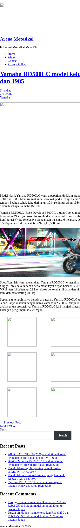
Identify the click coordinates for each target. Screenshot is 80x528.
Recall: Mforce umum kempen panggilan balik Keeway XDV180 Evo (36, 477)
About (12, 57)
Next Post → (8, 426)
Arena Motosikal (17, 38)
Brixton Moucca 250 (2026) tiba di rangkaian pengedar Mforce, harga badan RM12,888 (35, 463)
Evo (10, 502)
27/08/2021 (7, 94)
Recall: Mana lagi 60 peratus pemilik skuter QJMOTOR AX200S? (34, 470)
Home (11, 53)
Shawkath (6, 90)
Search (4, 429)
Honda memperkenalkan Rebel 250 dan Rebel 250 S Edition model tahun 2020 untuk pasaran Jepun (37, 505)
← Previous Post (10, 422)
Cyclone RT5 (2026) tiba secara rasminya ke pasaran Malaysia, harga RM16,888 (35, 483)
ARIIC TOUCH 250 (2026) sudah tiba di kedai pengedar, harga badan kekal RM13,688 (37, 456)
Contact (12, 60)
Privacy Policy (17, 64)
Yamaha (5, 97)
